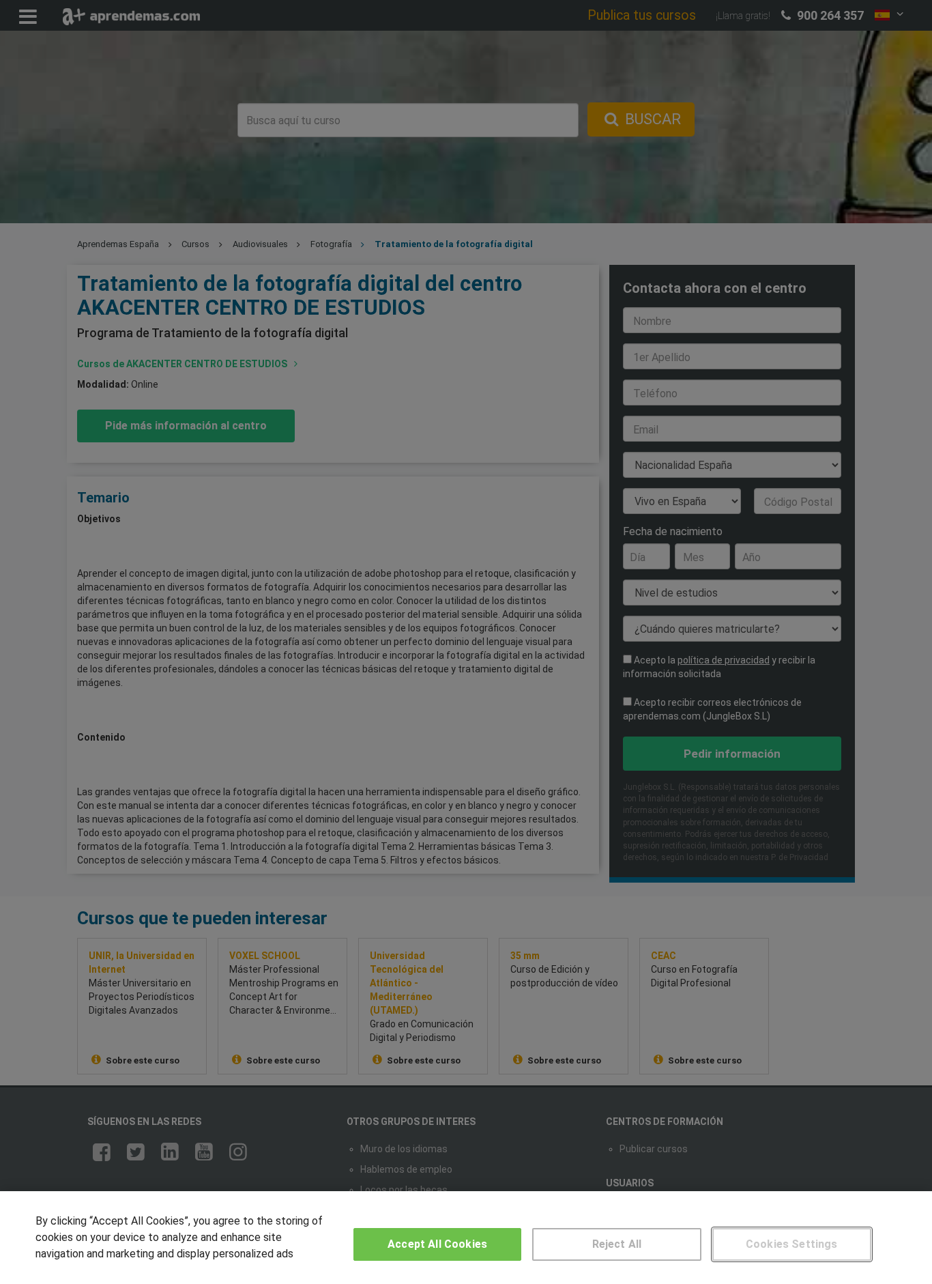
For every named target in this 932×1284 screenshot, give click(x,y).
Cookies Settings (792, 1244)
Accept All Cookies (437, 1244)
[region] (466, 1237)
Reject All (617, 1244)
